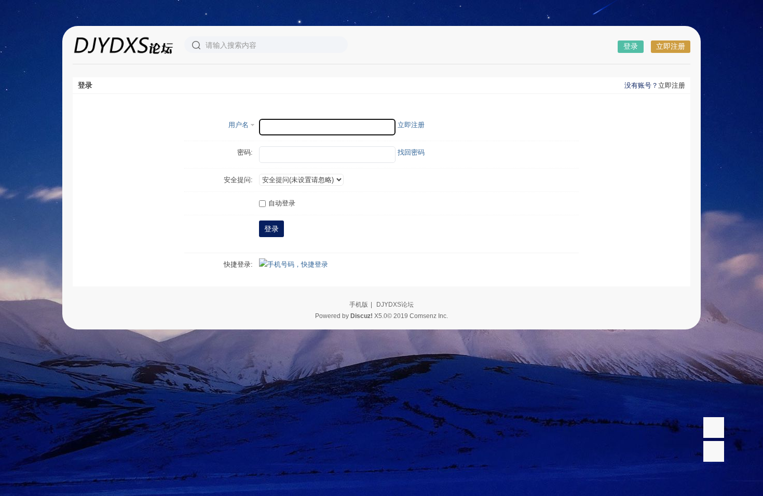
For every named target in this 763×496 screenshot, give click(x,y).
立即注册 (670, 46)
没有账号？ (641, 85)
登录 (630, 46)
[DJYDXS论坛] (123, 45)
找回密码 (411, 152)
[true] (196, 45)
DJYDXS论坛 (395, 304)
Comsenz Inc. (429, 316)
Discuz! (361, 316)
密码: (245, 152)
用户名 (238, 125)
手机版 (358, 304)
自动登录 (281, 203)
